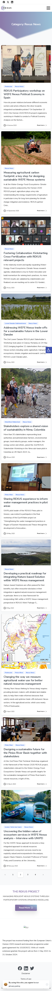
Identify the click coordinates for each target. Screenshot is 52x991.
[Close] (47, 984)
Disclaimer (26, 973)
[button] (49, 350)
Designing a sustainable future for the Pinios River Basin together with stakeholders (25, 752)
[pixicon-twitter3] (32, 968)
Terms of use (26, 979)
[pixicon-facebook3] (20, 968)
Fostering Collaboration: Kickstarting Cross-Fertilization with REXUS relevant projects (26, 256)
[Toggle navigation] (48, 8)
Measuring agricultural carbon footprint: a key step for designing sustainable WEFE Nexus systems (24, 176)
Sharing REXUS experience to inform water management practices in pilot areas (26, 502)
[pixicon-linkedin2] (26, 968)
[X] (8, 2)
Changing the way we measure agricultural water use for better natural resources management (23, 680)
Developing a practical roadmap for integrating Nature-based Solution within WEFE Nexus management (25, 577)
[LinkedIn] (12, 2)
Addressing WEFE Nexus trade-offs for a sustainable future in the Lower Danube (26, 331)
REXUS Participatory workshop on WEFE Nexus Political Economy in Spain (24, 94)
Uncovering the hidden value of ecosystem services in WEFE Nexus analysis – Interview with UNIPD (25, 834)
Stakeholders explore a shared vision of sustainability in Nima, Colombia (26, 428)
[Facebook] (4, 2)
